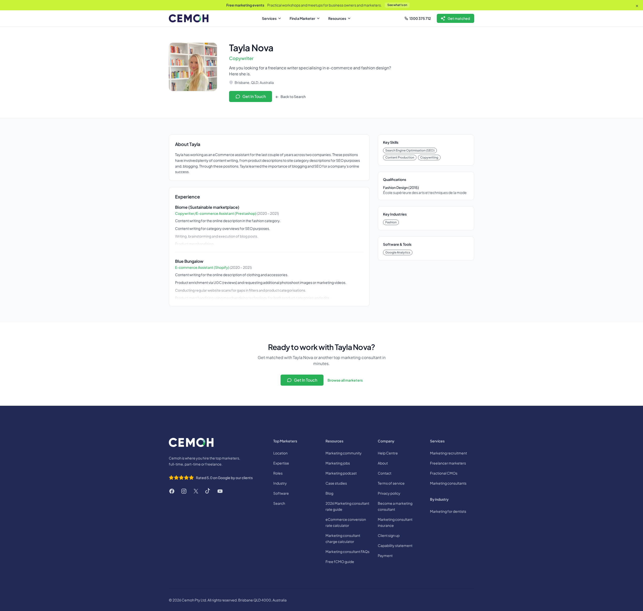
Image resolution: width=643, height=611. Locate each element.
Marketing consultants (448, 483)
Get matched (459, 18)
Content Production (399, 157)
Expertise (281, 463)
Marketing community (344, 453)
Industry (280, 483)
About (383, 463)
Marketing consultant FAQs (347, 551)
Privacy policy (389, 493)
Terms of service (391, 483)
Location (280, 453)
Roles (278, 473)
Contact (384, 473)
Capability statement (395, 545)
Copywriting (429, 157)
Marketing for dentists (448, 511)
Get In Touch (254, 96)
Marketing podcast (341, 473)
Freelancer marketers (448, 463)
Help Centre (388, 453)
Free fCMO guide (340, 561)
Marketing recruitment (448, 453)
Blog (329, 493)
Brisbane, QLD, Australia (254, 82)
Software (281, 493)
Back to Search (293, 96)
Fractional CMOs (443, 473)
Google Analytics (397, 252)
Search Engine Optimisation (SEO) (410, 150)
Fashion (391, 222)
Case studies (336, 483)
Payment (385, 555)
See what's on (397, 5)
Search (279, 503)
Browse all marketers (345, 380)
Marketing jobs (338, 463)
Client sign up (389, 535)
